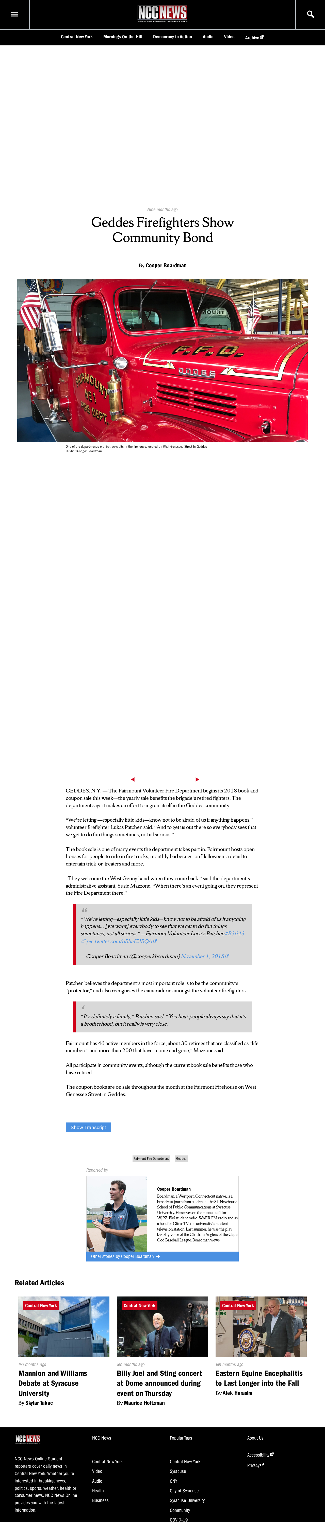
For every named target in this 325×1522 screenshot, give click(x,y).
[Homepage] (162, 22)
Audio (208, 37)
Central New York (77, 37)
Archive (252, 38)
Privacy (253, 1465)
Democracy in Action (172, 37)
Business (100, 1500)
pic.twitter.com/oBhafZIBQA (119, 941)
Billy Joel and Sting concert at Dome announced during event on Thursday (159, 1383)
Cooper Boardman (138, 1256)
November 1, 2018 (202, 956)
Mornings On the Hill (122, 37)
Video (229, 37)
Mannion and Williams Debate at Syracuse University (52, 1383)
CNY (173, 1481)
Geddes (181, 1158)
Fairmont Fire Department (151, 1158)
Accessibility (258, 1455)
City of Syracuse (184, 1491)
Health (98, 1491)
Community (180, 1510)
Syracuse (178, 1471)
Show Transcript (88, 1127)
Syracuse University (187, 1500)
